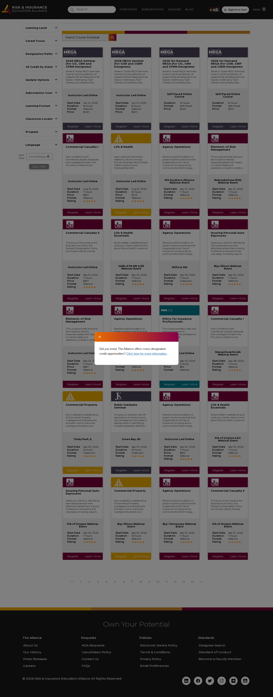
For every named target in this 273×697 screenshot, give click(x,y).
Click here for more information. (146, 353)
